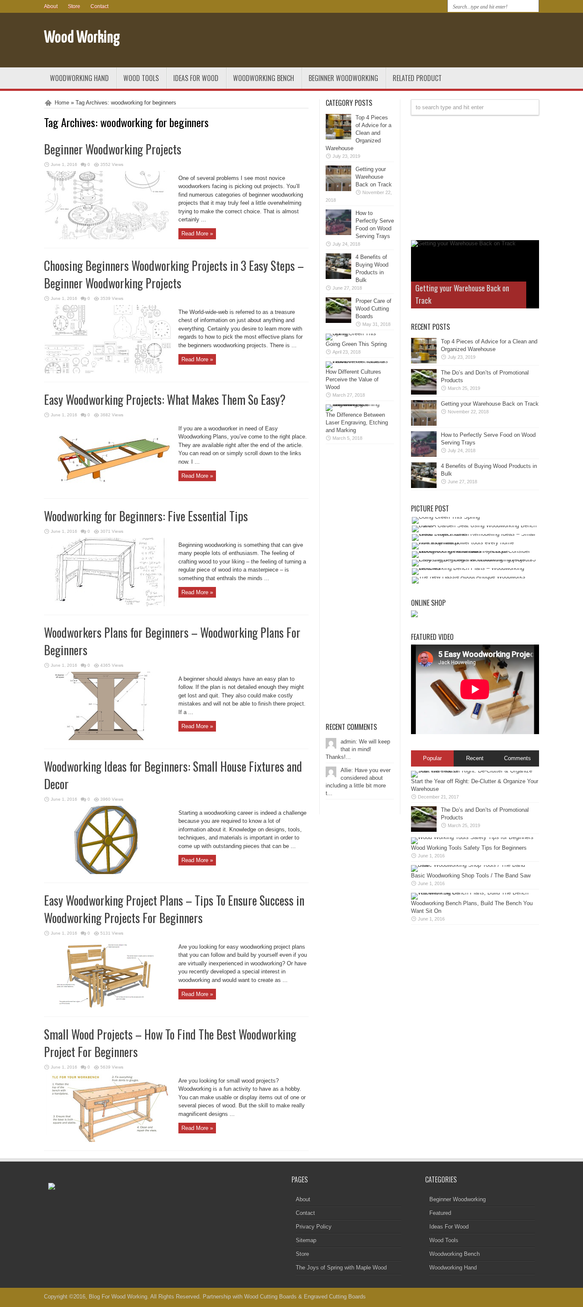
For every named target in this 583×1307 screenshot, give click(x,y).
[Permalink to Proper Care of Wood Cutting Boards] (338, 321)
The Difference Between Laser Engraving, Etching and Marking (357, 422)
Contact (99, 6)
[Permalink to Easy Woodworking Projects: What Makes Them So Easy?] (108, 488)
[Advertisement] (439, 42)
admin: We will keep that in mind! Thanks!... (358, 749)
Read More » (197, 233)
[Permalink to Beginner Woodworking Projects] (108, 237)
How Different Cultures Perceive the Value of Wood (353, 379)
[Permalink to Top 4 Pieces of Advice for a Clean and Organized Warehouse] (338, 137)
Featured (440, 1213)
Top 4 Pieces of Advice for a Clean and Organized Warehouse (358, 132)
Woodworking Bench (263, 78)
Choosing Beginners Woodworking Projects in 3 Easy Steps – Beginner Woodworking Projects (174, 274)
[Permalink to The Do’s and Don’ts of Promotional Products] (424, 392)
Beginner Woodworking (343, 78)
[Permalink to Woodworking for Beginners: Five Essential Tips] (108, 604)
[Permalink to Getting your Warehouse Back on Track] (338, 189)
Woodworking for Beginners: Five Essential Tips (146, 516)
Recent (475, 758)
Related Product (417, 78)
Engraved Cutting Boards (335, 1296)
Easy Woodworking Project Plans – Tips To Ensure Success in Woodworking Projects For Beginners (174, 909)
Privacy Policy (314, 1226)
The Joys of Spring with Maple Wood (341, 1267)
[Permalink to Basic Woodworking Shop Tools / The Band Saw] (473, 865)
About (51, 6)
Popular (432, 758)
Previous (530, 248)
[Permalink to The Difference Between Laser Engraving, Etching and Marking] (358, 404)
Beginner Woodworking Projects (112, 149)
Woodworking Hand (79, 78)
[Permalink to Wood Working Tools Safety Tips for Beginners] (472, 837)
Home (62, 102)
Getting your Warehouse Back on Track (374, 177)
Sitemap (306, 1240)
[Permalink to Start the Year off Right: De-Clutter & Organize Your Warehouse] (473, 770)
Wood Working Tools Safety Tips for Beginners (469, 848)
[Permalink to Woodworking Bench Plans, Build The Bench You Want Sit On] (473, 892)
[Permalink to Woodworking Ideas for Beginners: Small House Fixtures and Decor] (108, 872)
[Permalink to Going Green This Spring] (358, 333)
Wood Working (82, 38)
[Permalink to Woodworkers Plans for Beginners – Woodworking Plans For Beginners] (108, 738)
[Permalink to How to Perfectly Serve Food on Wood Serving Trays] (338, 233)
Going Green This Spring (356, 344)
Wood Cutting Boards (270, 1296)
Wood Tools (141, 78)
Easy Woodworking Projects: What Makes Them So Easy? (165, 399)
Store (74, 6)
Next (530, 262)
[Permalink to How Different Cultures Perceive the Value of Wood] (358, 361)
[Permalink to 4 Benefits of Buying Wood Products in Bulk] (338, 277)
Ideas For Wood (196, 78)
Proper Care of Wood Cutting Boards (373, 308)
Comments (517, 758)
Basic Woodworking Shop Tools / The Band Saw (471, 875)
